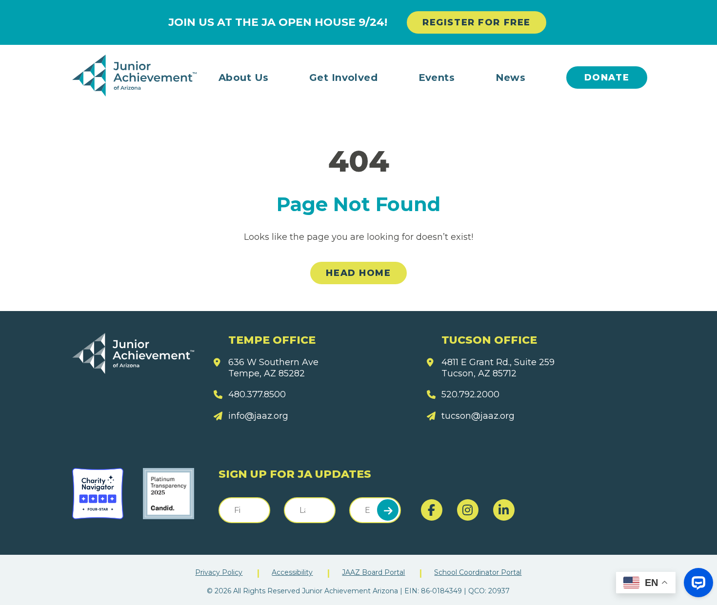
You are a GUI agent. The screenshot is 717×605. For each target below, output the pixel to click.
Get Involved (343, 77)
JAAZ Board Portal (373, 572)
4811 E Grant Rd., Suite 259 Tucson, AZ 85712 (498, 368)
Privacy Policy (218, 572)
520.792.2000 (470, 394)
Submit (387, 510)
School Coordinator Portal (477, 572)
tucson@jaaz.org (478, 415)
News (511, 77)
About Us (244, 77)
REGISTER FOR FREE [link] (476, 22)
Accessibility (292, 572)
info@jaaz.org (258, 415)
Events (436, 77)
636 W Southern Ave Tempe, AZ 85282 (273, 368)
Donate (607, 77)
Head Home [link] (358, 273)
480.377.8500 (257, 394)
